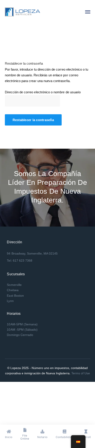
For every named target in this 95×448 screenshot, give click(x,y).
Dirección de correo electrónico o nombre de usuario (43, 92)
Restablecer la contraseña (33, 120)
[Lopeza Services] (22, 11)
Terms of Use (80, 373)
